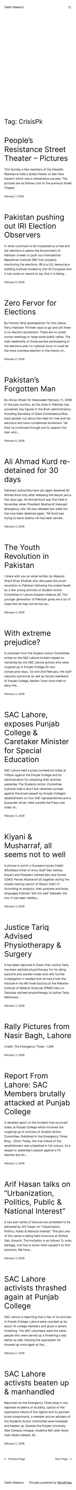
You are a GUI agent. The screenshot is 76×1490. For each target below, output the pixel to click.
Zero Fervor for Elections (30, 307)
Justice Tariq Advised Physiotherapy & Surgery (32, 940)
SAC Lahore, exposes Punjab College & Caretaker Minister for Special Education (36, 737)
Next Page (63, 1458)
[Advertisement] (38, 65)
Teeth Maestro (14, 7)
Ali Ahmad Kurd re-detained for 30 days (37, 470)
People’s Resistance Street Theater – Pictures (36, 149)
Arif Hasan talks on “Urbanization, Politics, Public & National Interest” (37, 1197)
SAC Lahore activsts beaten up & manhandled (36, 1382)
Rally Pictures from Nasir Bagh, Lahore (37, 1031)
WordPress (64, 1482)
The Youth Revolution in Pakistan (26, 556)
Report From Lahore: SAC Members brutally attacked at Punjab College (37, 1093)
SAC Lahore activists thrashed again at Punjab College (35, 1292)
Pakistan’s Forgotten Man (30, 384)
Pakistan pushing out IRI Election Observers (34, 226)
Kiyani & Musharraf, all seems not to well (35, 845)
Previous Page (14, 1458)
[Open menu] (70, 7)
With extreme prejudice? (27, 637)
